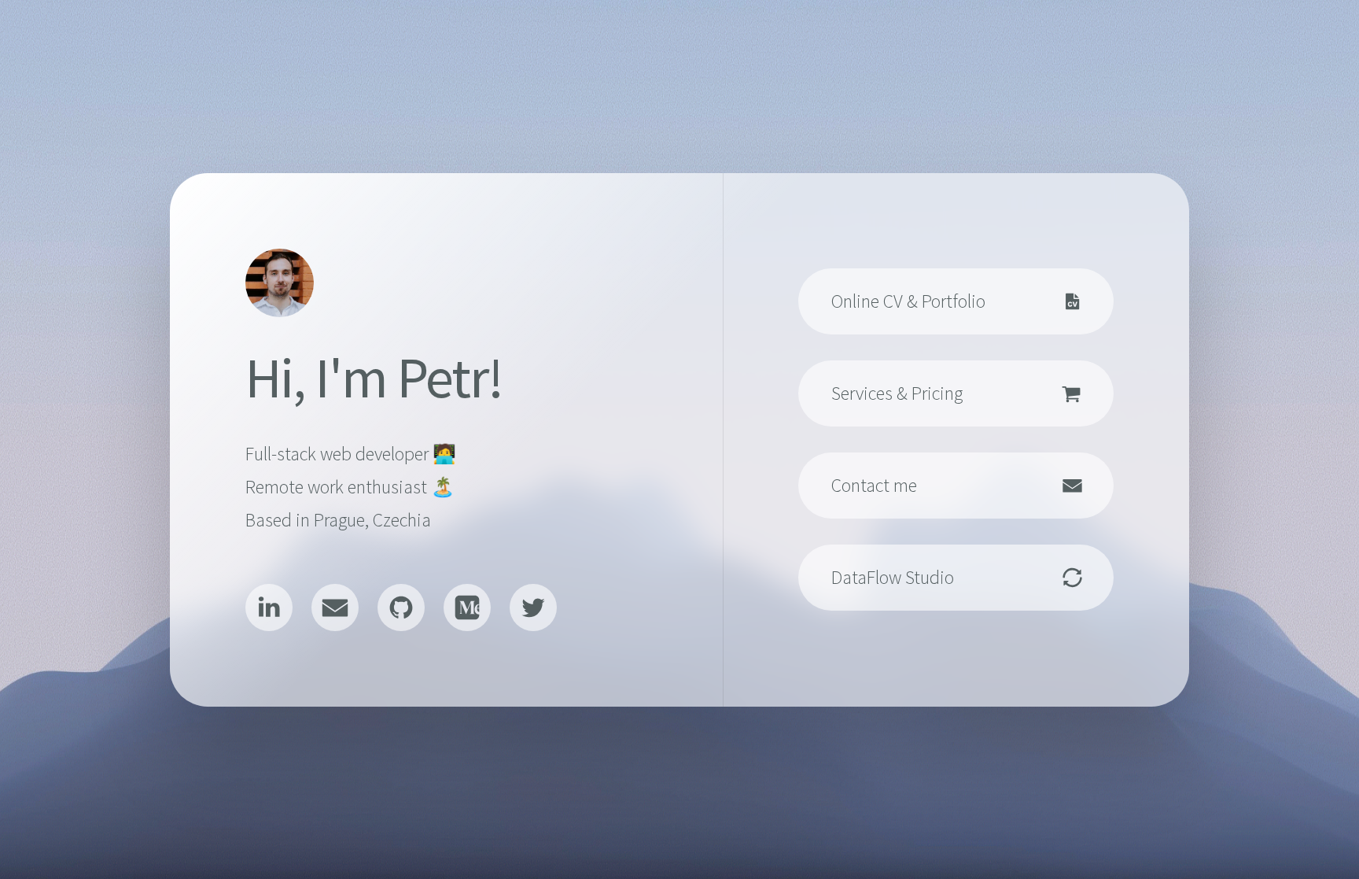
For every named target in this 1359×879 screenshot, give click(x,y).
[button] (269, 607)
